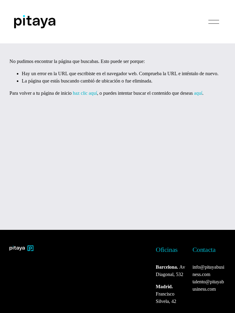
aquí (198, 93)
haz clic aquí (85, 93)
